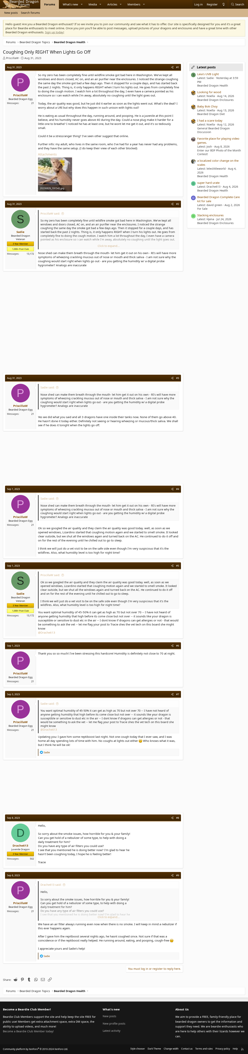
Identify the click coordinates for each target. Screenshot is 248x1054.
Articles (112, 4)
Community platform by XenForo (35, 1049)
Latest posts (206, 67)
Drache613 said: (50, 884)
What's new (70, 4)
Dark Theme (154, 1048)
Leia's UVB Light (208, 74)
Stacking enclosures (210, 215)
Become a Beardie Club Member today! (28, 1031)
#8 (177, 817)
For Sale (202, 208)
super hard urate (208, 183)
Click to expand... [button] (109, 246)
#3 (177, 378)
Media (93, 4)
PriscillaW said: (50, 213)
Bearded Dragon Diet (211, 114)
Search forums (30, 13)
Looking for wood (209, 92)
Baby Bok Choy (207, 106)
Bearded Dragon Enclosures (215, 100)
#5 (177, 565)
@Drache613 (46, 632)
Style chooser (137, 1048)
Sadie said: (47, 387)
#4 (177, 489)
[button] (82, 4)
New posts (11, 13)
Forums (49, 4)
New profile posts (114, 1023)
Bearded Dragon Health (212, 85)
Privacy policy (222, 1048)
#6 (177, 645)
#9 (177, 875)
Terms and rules (204, 1048)
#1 (177, 67)
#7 (177, 694)
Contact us (187, 1048)
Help (235, 1048)
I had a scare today (209, 120)
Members (133, 4)
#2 (177, 204)
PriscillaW (12, 58)
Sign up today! (54, 32)
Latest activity (111, 1031)
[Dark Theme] (223, 4)
